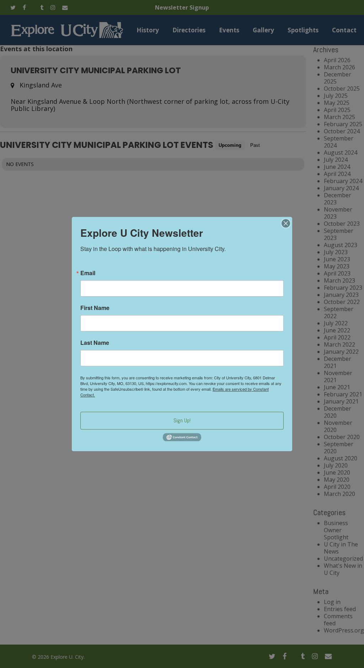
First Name (94, 308)
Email (87, 273)
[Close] (286, 223)
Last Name (94, 343)
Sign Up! (182, 420)
